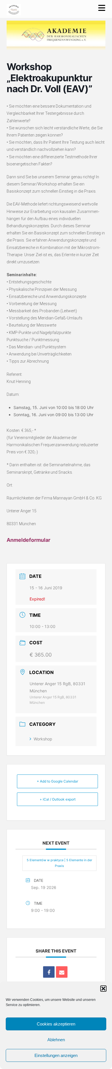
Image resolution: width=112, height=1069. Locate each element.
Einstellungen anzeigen (56, 1055)
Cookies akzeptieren (56, 1023)
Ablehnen (56, 1039)
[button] (103, 988)
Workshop (43, 738)
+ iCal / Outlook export (58, 799)
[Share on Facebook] (49, 972)
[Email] (61, 972)
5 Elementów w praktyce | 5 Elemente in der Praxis (59, 863)
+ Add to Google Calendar (57, 781)
